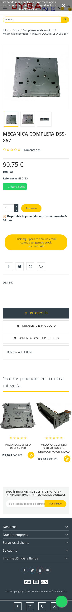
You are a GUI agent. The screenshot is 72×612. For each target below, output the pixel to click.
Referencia (10, 178)
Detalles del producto (39, 325)
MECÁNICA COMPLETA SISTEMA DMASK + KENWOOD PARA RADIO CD (54, 448)
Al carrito (31, 208)
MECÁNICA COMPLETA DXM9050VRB (18, 446)
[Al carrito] (31, 455)
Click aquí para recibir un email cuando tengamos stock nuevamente (36, 242)
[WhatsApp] (30, 266)
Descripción (38, 313)
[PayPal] (44, 581)
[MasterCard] (36, 581)
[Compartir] (9, 266)
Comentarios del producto (38, 338)
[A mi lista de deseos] (41, 266)
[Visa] (27, 581)
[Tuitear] (20, 266)
